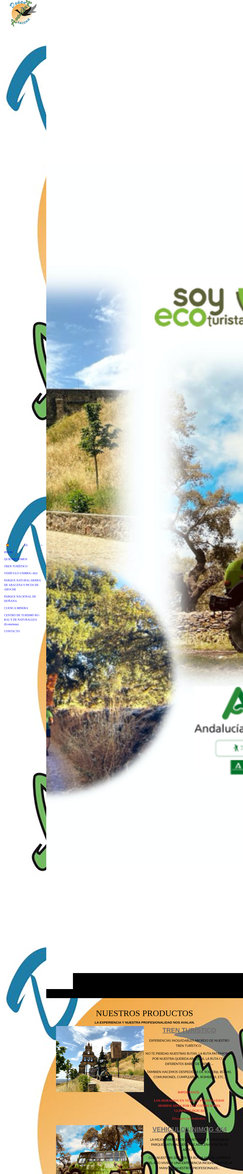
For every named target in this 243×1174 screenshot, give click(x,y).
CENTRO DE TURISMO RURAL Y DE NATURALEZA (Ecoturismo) (22, 620)
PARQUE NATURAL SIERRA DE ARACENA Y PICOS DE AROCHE (22, 585)
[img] (144, 499)
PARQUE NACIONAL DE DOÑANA (20, 599)
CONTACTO (12, 631)
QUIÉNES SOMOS (15, 559)
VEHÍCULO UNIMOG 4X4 (20, 573)
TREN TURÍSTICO (16, 566)
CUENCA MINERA (16, 608)
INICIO (8, 552)
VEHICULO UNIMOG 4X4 (189, 1129)
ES (26, 545)
